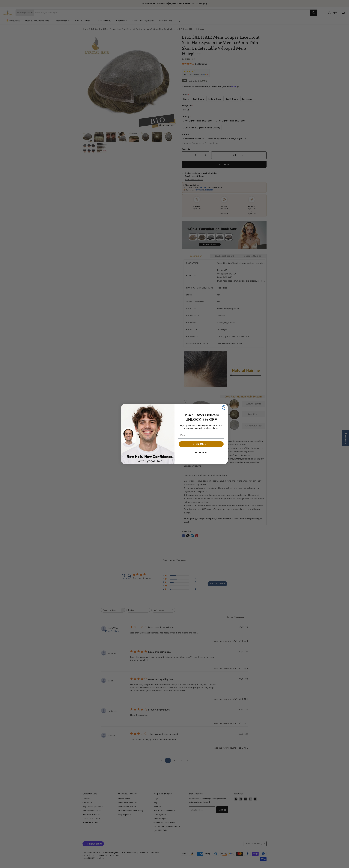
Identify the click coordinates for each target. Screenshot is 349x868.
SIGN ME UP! (201, 444)
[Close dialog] (224, 407)
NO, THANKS (201, 452)
